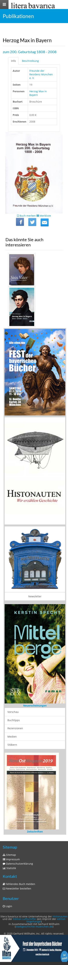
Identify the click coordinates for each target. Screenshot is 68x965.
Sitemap (10, 854)
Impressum (12, 859)
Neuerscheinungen (35, 705)
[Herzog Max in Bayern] (45, 222)
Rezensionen (15, 728)
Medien (12, 736)
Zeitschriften (35, 831)
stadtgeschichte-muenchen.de (34, 926)
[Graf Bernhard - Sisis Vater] (34, 270)
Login (8, 906)
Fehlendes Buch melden (20, 884)
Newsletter (35, 596)
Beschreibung (30, 61)
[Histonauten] (35, 372)
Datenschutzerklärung (19, 863)
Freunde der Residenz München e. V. (41, 74)
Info (13, 61)
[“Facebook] (20, 222)
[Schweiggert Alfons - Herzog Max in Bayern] (34, 307)
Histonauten (60, 916)
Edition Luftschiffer (24, 919)
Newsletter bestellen (18, 888)
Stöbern (12, 744)
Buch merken (27, 215)
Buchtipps (13, 720)
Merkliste (45, 215)
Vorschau (13, 712)
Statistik (11, 868)
